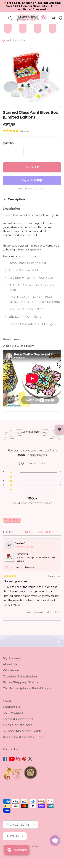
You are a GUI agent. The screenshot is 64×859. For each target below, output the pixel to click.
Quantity (8, 143)
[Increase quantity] (20, 151)
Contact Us (11, 707)
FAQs (7, 701)
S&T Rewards (13, 713)
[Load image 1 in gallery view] (32, 79)
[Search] (12, 18)
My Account (12, 658)
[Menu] (4, 18)
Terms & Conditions (18, 719)
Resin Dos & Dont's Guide (22, 737)
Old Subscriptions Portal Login (27, 688)
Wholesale (11, 670)
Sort (28, 531)
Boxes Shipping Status (20, 682)
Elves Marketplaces (17, 725)
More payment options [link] (32, 188)
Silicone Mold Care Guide (22, 731)
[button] (60, 18)
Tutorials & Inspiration (20, 676)
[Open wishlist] (59, 429)
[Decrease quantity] (6, 151)
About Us (10, 664)
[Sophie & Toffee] (28, 18)
